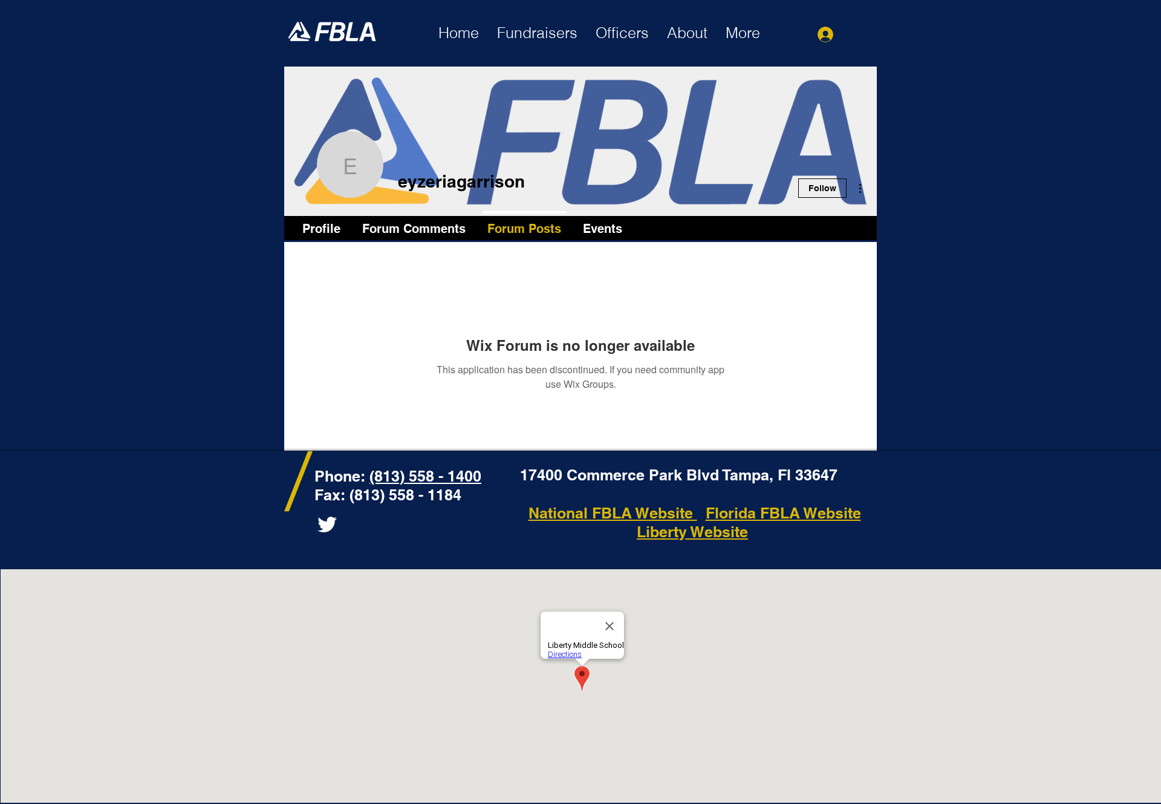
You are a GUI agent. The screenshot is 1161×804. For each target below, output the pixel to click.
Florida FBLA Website (783, 513)
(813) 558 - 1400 (425, 476)
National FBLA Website (612, 513)
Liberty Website (692, 532)
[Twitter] (327, 524)
